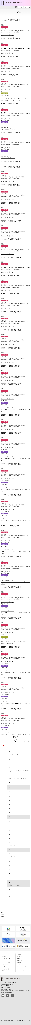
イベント (4, 960)
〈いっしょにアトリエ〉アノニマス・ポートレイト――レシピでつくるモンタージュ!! (15, 409)
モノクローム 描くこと (7, 35)
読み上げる (27, 7)
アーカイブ (19, 956)
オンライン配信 (6, 962)
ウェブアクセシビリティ (23, 967)
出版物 (18, 958)
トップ (4, 954)
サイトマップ (20, 971)
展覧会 (4, 956)
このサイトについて (22, 965)
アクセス (19, 962)
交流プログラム (6, 958)
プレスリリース (20, 969)
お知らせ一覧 (5, 969)
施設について (20, 960)
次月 (25, 741)
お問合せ (4, 967)
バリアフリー (5, 965)
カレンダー (19, 954)
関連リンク (5, 971)
